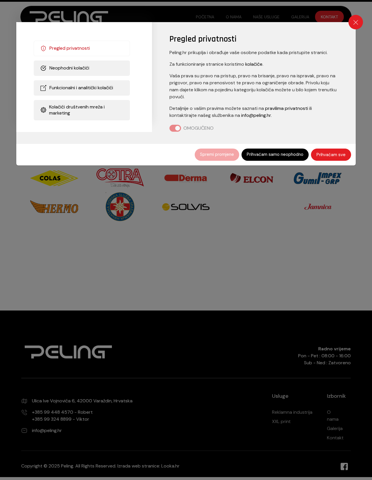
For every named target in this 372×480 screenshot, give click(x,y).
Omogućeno (198, 128)
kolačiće (253, 64)
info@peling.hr (256, 115)
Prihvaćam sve (331, 155)
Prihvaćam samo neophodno (275, 154)
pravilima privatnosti (286, 108)
